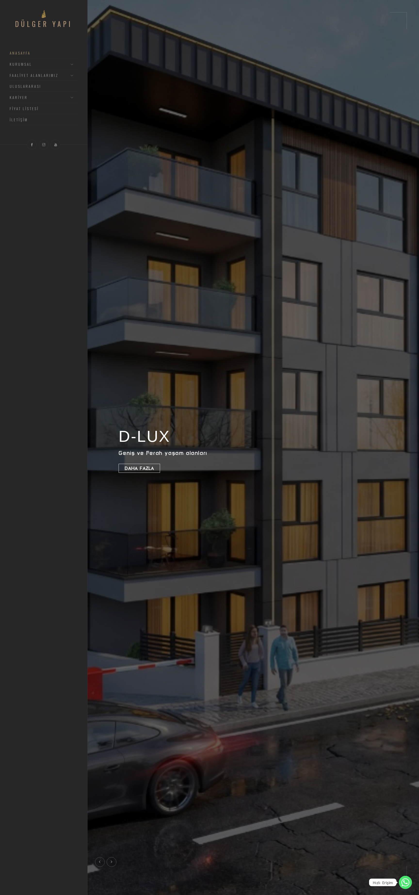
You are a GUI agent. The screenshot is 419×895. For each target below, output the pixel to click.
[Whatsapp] (405, 882)
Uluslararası (25, 86)
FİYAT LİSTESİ (24, 108)
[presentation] (100, 862)
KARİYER (19, 97)
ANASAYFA (20, 53)
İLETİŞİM (19, 119)
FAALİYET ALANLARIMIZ (34, 75)
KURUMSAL (21, 64)
